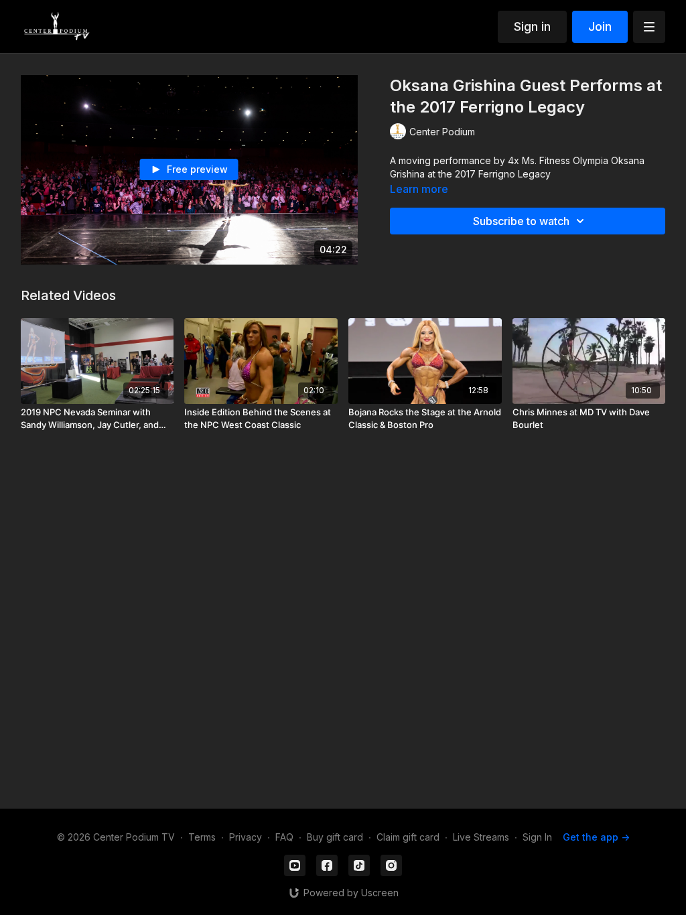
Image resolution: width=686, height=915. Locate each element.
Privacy (245, 837)
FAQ (284, 837)
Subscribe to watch (521, 221)
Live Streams (481, 837)
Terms (202, 837)
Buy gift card (335, 837)
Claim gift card (407, 837)
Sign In (537, 837)
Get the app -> (596, 837)
